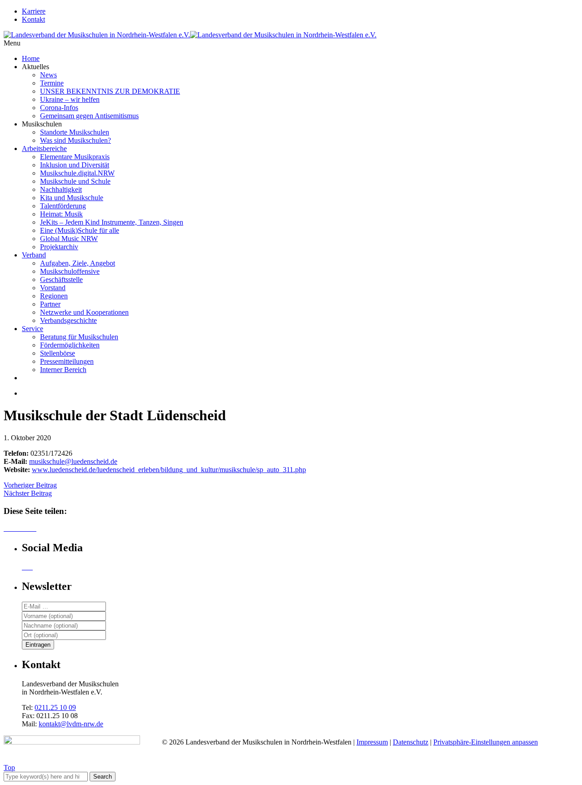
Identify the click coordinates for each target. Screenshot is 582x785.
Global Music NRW (69, 238)
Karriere (33, 11)
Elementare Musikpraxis (75, 157)
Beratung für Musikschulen (79, 337)
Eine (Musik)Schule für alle (79, 230)
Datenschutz (410, 742)
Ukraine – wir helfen (70, 99)
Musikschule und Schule (75, 181)
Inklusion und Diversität (74, 165)
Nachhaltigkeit (61, 189)
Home (31, 58)
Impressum (372, 742)
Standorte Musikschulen (74, 132)
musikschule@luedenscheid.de (73, 461)
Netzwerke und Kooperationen (84, 312)
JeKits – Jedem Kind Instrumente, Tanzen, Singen (111, 222)
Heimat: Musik (61, 214)
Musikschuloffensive (70, 271)
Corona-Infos (59, 107)
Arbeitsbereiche (44, 148)
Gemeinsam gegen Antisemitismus (89, 116)
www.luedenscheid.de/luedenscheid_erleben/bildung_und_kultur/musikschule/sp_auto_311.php (169, 469)
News (48, 75)
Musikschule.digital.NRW (77, 173)
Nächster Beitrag (28, 493)
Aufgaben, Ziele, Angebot (77, 263)
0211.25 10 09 (55, 707)
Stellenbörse (57, 353)
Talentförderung (63, 206)
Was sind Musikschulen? (75, 140)
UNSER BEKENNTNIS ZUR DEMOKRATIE (110, 91)
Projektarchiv (59, 247)
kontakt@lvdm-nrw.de (71, 724)
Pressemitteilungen (67, 361)
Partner (50, 304)
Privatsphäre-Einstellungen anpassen (485, 742)
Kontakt (33, 19)
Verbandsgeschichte (68, 320)
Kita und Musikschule (71, 197)
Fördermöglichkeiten (70, 345)
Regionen (54, 296)
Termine (52, 83)
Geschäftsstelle (61, 279)
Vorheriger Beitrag (30, 485)
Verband (34, 255)
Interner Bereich (63, 369)
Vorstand (52, 288)
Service (32, 328)
